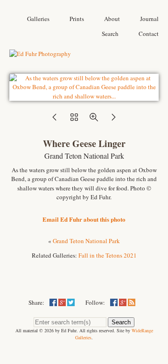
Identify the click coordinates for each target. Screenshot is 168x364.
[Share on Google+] (62, 302)
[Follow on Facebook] (114, 302)
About (112, 18)
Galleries (38, 18)
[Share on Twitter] (71, 302)
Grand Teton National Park (86, 241)
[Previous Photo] (54, 120)
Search (110, 33)
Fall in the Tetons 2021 (107, 255)
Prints (77, 18)
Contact (149, 33)
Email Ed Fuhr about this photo (84, 219)
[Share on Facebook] (53, 302)
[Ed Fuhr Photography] (40, 53)
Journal (149, 18)
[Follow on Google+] (122, 302)
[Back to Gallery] (84, 96)
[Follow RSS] (131, 302)
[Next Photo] (113, 120)
